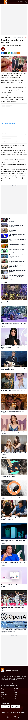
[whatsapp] (9, 53)
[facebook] (2, 53)
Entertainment (20, 37)
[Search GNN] (26, 2)
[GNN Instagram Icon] (15, 717)
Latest (15, 692)
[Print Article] (18, 53)
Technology (3, 698)
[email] (15, 53)
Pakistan (3, 690)
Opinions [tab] (13, 216)
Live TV (15, 698)
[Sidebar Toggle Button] (2, 1)
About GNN (3, 683)
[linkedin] (12, 53)
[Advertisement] (14, 21)
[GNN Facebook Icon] (8, 717)
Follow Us (3, 717)
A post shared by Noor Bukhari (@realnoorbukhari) (14, 141)
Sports (2, 696)
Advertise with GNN (13, 685)
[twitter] (5, 53)
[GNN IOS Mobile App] (15, 706)
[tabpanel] (14, 249)
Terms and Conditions (5, 685)
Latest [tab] (3, 216)
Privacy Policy (12, 683)
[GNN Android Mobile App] (5, 706)
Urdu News (16, 700)
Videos (15, 696)
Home (14, 37)
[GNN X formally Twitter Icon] (11, 717)
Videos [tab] (8, 216)
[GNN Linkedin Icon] (18, 717)
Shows (15, 694)
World (2, 692)
